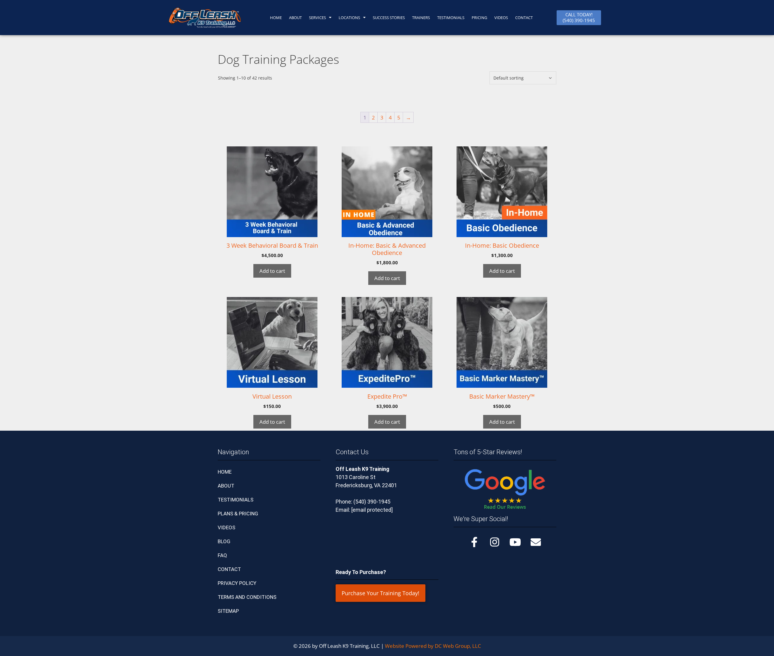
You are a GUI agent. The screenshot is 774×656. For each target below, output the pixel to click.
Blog (224, 541)
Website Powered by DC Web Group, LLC (433, 645)
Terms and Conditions (247, 597)
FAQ (222, 555)
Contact (229, 569)
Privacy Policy (237, 583)
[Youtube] (515, 542)
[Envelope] (535, 542)
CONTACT (524, 17)
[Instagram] (494, 542)
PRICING (479, 17)
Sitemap (228, 611)
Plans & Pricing (238, 514)
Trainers (421, 17)
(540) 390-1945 (371, 501)
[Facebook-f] (474, 542)
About (295, 17)
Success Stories (389, 17)
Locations (349, 17)
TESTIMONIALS (450, 17)
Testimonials (235, 500)
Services (317, 17)
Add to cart (272, 270)
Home (225, 472)
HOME (276, 17)
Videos (501, 17)
